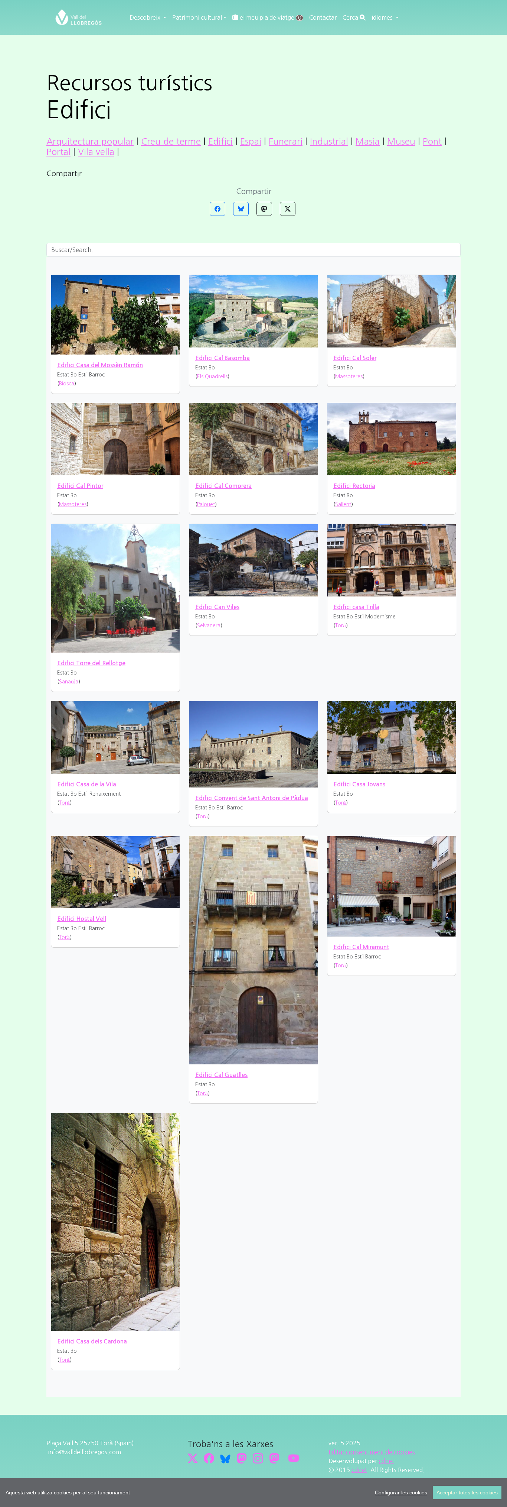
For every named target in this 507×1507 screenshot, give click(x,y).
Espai (250, 141)
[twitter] (192, 1458)
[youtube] (293, 1458)
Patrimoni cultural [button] (197, 17)
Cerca (351, 17)
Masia (368, 141)
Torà (340, 625)
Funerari (285, 141)
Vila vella (96, 151)
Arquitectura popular (90, 141)
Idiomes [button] (383, 17)
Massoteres (349, 376)
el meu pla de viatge (269, 17)
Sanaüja (68, 681)
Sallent (343, 504)
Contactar (323, 17)
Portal (58, 151)
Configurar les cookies (401, 1492)
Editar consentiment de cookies (371, 1452)
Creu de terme (171, 141)
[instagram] (258, 1458)
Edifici (220, 141)
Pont (432, 141)
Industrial (329, 141)
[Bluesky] (241, 209)
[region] (253, 1492)
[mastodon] (274, 1458)
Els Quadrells (212, 376)
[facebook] (209, 1458)
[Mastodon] (264, 209)
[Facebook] (217, 209)
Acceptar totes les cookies (467, 1492)
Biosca (66, 383)
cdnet (386, 1461)
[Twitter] (287, 209)
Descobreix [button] (146, 17)
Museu (401, 141)
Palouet (206, 504)
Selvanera (208, 625)
